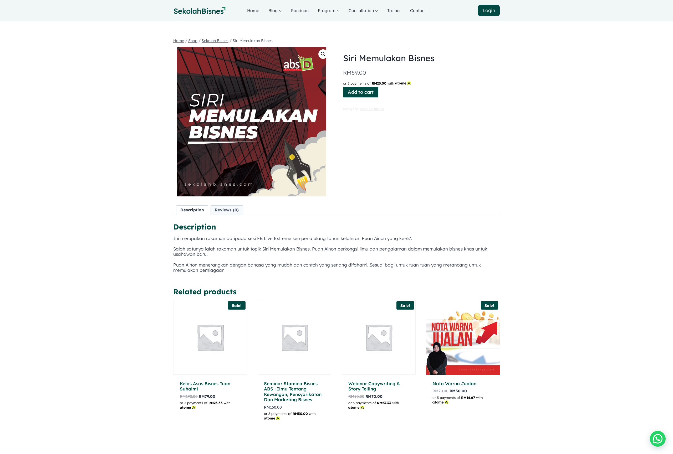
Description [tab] (192, 209)
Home (253, 10)
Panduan (300, 10)
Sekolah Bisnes (372, 109)
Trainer (394, 10)
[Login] (472, 10)
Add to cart (361, 92)
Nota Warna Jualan (454, 383)
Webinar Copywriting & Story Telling (374, 386)
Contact (418, 10)
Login (489, 10)
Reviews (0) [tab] (227, 209)
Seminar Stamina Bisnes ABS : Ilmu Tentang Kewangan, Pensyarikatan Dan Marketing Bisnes (293, 391)
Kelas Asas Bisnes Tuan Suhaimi (205, 386)
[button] (323, 54)
